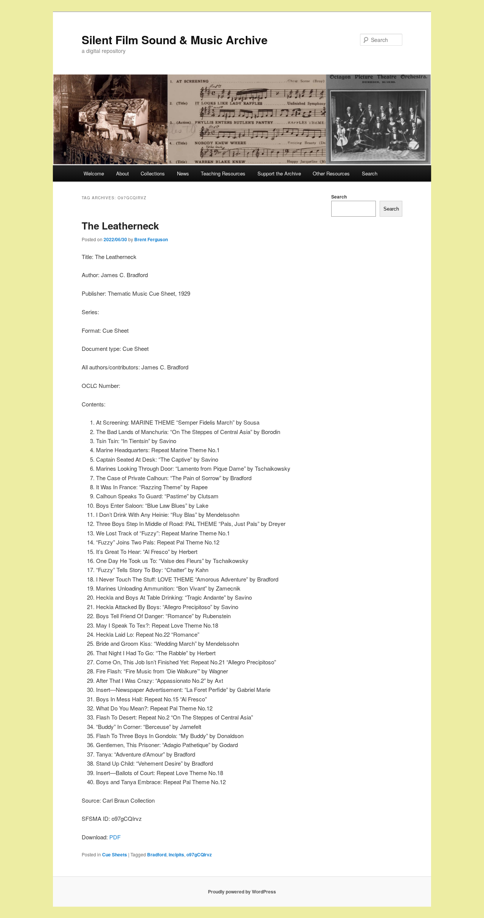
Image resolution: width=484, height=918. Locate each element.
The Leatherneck (120, 226)
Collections (153, 173)
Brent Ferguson (151, 239)
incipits (176, 854)
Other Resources (331, 173)
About (122, 173)
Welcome (94, 173)
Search (369, 173)
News (183, 173)
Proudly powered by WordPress (242, 891)
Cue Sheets (114, 854)
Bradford (156, 854)
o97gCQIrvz (199, 854)
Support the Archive (279, 173)
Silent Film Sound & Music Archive (175, 39)
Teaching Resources (223, 173)
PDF (115, 837)
